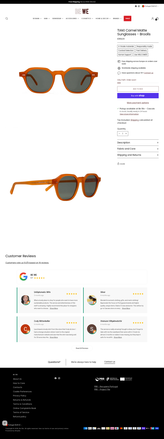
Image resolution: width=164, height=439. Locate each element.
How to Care (19, 383)
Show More (54, 308)
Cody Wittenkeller (42, 321)
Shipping (135, 120)
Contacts (17, 387)
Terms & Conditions (22, 404)
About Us (17, 379)
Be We (21, 428)
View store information (129, 114)
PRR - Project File (102, 389)
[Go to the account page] (152, 18)
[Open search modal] (6, 18)
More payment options (138, 102)
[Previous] (29, 2)
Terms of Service (21, 412)
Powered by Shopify (12, 431)
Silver (102, 292)
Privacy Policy (19, 395)
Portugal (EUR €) (151, 6)
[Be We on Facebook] (136, 6)
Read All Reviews (82, 348)
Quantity (121, 128)
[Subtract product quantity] (119, 133)
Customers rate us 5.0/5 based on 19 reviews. (27, 262)
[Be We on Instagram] (139, 6)
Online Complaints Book (24, 408)
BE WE (34, 275)
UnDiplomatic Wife (42, 292)
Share (122, 164)
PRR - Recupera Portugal (106, 386)
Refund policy (19, 416)
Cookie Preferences (22, 391)
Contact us (148, 73)
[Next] (134, 2)
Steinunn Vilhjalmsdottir (111, 321)
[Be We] (82, 11)
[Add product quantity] (126, 133)
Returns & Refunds (22, 400)
